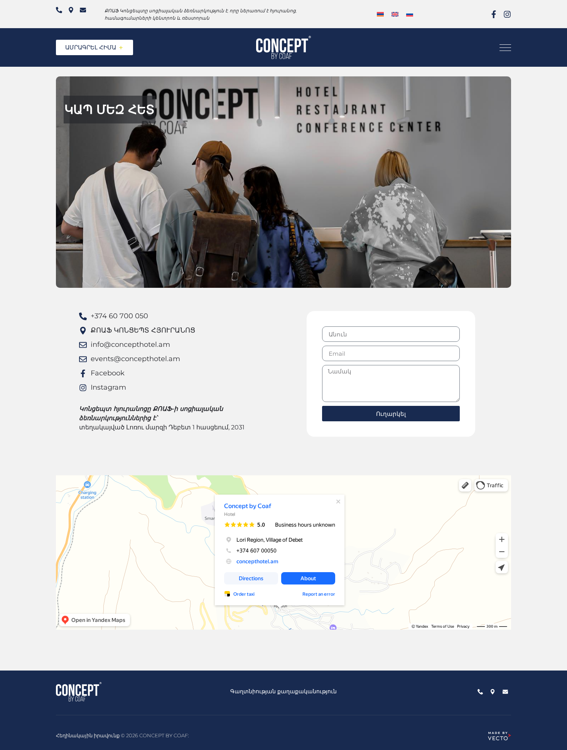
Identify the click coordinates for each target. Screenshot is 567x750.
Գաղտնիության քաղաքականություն (283, 691)
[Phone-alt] (59, 10)
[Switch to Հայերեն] (380, 14)
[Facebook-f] (494, 14)
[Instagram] (507, 14)
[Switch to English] (395, 14)
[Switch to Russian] (409, 14)
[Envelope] (83, 10)
